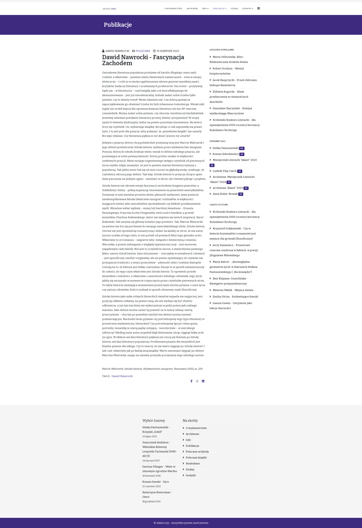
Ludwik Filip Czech (226, 171)
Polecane (143, 51)
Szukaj (234, 9)
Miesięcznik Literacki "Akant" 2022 (234, 162)
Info (204, 9)
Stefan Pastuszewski (227, 148)
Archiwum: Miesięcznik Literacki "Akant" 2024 (232, 179)
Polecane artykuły (197, 451)
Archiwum (192, 9)
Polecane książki (196, 457)
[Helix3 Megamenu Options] (258, 8)
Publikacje (219, 9)
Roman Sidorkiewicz (227, 154)
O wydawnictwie (173, 9)
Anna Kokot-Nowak (227, 193)
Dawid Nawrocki (122, 376)
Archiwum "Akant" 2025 (229, 188)
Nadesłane (192, 463)
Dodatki (246, 9)
